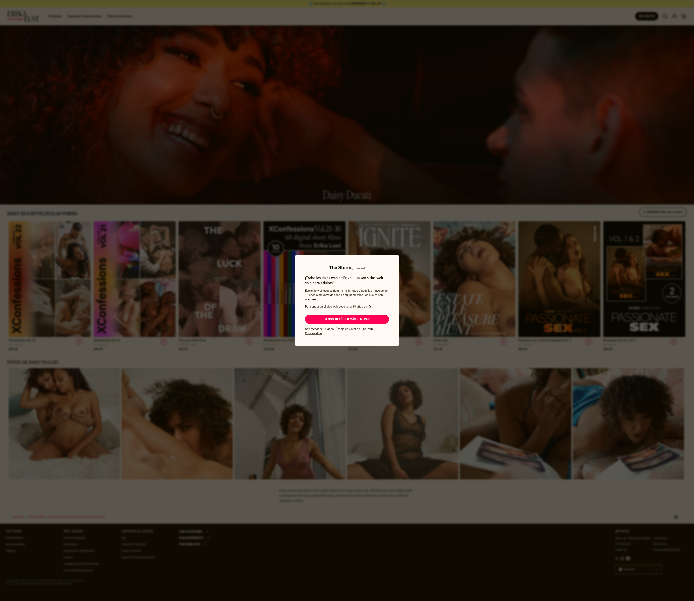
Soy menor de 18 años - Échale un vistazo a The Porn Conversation (338, 331)
